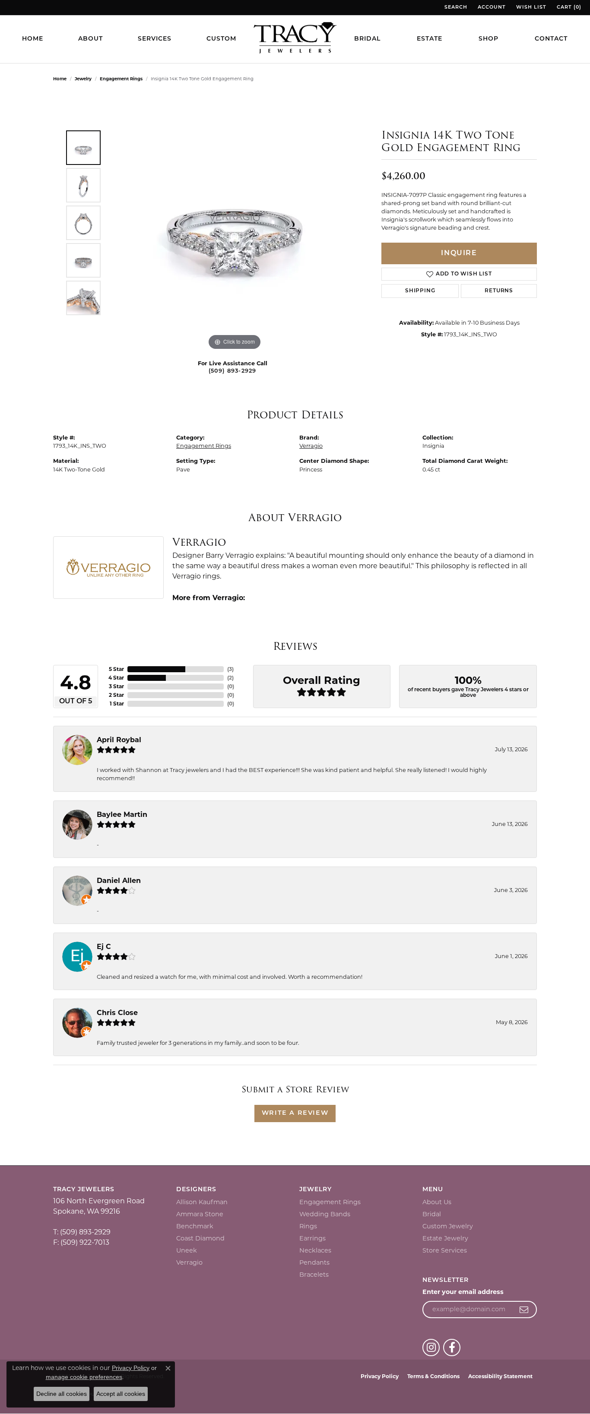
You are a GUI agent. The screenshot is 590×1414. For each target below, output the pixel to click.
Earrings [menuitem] (312, 1238)
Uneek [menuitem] (186, 1250)
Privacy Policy (380, 1376)
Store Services (444, 1250)
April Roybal (119, 740)
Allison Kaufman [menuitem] (202, 1202)
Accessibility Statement (500, 1376)
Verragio (311, 446)
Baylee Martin (122, 814)
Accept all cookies (120, 1393)
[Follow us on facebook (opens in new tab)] (451, 1347)
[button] (455, 7)
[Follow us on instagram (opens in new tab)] (431, 1347)
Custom (221, 39)
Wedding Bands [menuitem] (324, 1214)
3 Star (116, 686)
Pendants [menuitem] (314, 1262)
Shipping (420, 291)
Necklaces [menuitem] (315, 1250)
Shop (488, 39)
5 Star (116, 669)
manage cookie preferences (84, 1376)
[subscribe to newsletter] (524, 1309)
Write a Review (295, 1113)
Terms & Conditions (433, 1376)
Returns (499, 291)
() (230, 669)
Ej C (104, 947)
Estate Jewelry (445, 1238)
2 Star (116, 695)
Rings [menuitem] (308, 1226)
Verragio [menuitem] (189, 1262)
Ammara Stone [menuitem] (199, 1214)
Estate (429, 39)
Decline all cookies (61, 1393)
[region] (234, 222)
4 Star (116, 677)
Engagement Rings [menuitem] (330, 1202)
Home (32, 39)
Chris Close (117, 1013)
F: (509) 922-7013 (81, 1242)
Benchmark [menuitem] (194, 1226)
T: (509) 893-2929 (82, 1232)
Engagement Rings (121, 79)
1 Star (117, 703)
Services (154, 39)
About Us (436, 1202)
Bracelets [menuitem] (314, 1274)
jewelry (83, 79)
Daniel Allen (119, 880)
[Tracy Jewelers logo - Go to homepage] (295, 39)
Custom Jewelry (447, 1226)
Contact (551, 39)
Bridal (367, 39)
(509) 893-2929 (233, 371)
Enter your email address (463, 1292)
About (90, 39)
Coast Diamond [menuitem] (200, 1238)
